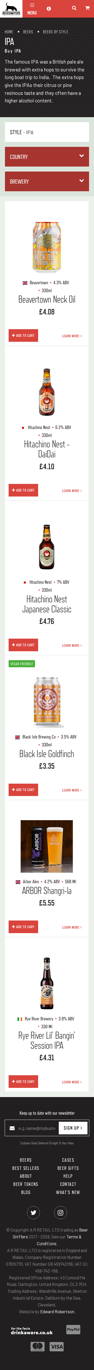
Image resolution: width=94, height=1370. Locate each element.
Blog (26, 1192)
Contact (68, 1184)
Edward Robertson (57, 1311)
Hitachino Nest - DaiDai (46, 449)
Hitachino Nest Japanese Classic (47, 604)
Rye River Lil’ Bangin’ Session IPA (46, 1040)
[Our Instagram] (60, 1212)
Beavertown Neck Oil (46, 299)
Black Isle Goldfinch (46, 754)
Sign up (72, 1128)
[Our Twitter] (34, 1212)
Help (68, 1176)
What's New (68, 1192)
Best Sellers (25, 1168)
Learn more (71, 336)
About (26, 1176)
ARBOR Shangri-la (47, 891)
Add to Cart (25, 335)
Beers (26, 1160)
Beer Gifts (68, 1168)
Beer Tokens (25, 1184)
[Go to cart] (87, 8)
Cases (68, 1160)
